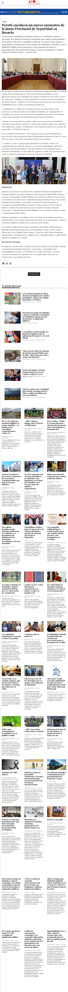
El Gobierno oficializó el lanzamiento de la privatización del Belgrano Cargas (56, 775)
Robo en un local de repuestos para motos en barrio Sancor (56, 476)
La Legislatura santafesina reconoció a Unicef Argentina (11, 636)
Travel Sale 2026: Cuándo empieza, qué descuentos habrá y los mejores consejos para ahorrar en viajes (11, 683)
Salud (33, 639)
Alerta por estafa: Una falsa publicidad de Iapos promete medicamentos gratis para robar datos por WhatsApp (56, 683)
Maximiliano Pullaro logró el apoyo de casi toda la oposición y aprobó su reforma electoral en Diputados (33, 532)
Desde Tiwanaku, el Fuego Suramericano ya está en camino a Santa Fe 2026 (33, 372)
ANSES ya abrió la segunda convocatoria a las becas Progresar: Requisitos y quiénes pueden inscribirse (33, 883)
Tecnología (37, 596)
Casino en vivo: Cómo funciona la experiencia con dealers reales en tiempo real (33, 588)
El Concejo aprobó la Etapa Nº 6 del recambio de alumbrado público (11, 934)
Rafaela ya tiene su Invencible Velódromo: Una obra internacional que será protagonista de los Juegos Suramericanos (33, 778)
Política (3, 643)
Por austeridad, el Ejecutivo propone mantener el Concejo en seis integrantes (56, 587)
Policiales (58, 481)
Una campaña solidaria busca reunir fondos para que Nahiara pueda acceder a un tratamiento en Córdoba (55, 533)
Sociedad (58, 542)
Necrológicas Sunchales (7, 779)
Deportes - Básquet (37, 428)
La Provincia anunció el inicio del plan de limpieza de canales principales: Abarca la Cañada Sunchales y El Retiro (35, 296)
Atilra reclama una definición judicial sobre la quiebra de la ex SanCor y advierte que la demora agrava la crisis (56, 883)
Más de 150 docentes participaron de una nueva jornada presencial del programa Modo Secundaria (11, 824)
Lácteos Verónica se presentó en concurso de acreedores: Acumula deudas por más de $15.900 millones (11, 479)
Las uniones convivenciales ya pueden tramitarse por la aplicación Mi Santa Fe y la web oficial (35, 334)
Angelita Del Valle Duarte (9, 773)
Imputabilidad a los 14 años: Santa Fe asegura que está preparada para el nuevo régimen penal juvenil (56, 936)
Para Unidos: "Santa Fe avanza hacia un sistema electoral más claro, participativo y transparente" (56, 425)
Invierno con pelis (55, 819)
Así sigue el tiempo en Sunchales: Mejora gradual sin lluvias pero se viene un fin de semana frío (11, 588)
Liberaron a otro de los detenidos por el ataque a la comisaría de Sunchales (33, 681)
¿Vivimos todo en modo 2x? (31, 635)
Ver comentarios (34, 274)
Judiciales (37, 688)
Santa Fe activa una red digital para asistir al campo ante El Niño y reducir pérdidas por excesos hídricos (35, 392)
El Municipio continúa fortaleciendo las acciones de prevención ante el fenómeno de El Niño (56, 638)
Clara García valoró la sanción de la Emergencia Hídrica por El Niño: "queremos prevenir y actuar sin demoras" (35, 354)
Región (11, 436)
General (12, 596)
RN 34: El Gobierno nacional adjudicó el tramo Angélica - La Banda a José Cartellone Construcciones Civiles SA (10, 427)
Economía (6, 692)
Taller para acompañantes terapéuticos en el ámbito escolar (9, 732)
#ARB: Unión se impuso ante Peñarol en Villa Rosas (33, 423)
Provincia (4, 22)
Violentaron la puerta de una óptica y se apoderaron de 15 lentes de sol (56, 732)
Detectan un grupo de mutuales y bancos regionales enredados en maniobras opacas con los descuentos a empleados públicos (36, 316)
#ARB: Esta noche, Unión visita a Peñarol (33, 730)
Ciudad (61, 594)
